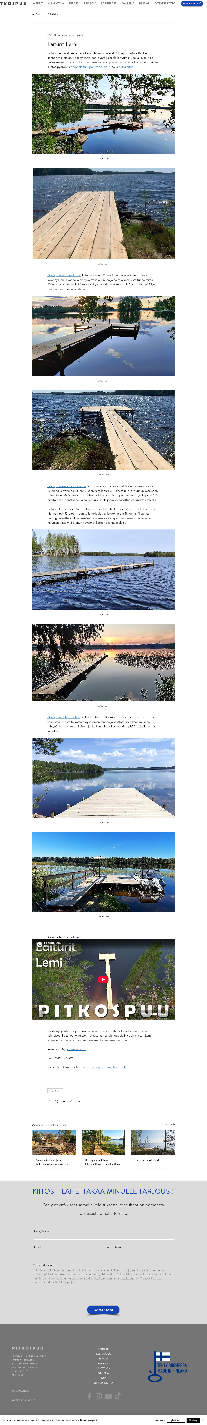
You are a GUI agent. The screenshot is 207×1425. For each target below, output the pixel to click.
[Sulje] (203, 1420)
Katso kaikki (169, 1124)
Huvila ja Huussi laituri (146, 1160)
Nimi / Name (42, 1231)
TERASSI (103, 1358)
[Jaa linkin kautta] (71, 1101)
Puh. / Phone (113, 1247)
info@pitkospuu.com (23, 1359)
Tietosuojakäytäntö (89, 1420)
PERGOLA (103, 1363)
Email (37, 1247)
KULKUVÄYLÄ (103, 1353)
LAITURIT (103, 1348)
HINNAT (103, 1378)
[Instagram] (99, 1396)
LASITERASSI (103, 1368)
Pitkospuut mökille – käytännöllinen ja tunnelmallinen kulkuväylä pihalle (102, 1162)
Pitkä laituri (53, 14)
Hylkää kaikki (176, 1420)
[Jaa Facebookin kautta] (48, 1101)
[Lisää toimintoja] (158, 35)
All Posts (37, 14)
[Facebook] (89, 1396)
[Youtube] (108, 1396)
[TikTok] (118, 1396)
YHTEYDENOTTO (103, 1382)
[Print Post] (78, 1101)
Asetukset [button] (160, 1420)
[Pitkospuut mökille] (103, 1142)
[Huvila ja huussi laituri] (153, 1142)
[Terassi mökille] (54, 1142)
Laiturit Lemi (55, 1090)
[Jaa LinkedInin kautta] (63, 1101)
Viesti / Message (43, 1265)
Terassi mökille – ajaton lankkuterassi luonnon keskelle (52, 1162)
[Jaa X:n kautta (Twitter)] (56, 1101)
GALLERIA (103, 1373)
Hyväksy (193, 1420)
